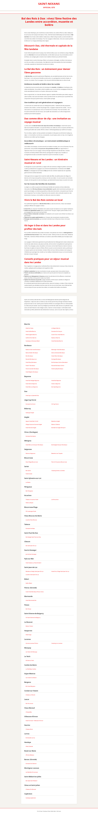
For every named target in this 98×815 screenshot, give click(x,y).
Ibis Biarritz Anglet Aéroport (58, 427)
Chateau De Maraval (31, 789)
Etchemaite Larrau (30, 738)
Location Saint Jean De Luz (32, 574)
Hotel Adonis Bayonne (31, 383)
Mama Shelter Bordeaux (32, 352)
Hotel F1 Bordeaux (30, 365)
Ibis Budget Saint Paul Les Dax (33, 537)
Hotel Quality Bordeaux (57, 368)
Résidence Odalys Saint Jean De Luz (34, 571)
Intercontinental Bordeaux (58, 352)
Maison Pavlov (29, 626)
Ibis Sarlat (28, 470)
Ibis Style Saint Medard (31, 780)
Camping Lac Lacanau (56, 643)
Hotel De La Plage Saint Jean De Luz (60, 571)
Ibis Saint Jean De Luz (31, 545)
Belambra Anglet (55, 421)
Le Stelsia (28, 482)
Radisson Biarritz (55, 338)
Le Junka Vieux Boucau (31, 520)
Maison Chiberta (55, 424)
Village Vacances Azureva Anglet (34, 424)
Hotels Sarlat (29, 473)
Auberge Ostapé (30, 412)
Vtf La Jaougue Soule (31, 511)
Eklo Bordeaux (29, 356)
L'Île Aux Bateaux (30, 755)
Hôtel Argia (28, 634)
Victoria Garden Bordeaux (32, 368)
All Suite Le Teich (30, 660)
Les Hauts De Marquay (31, 652)
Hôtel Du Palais (29, 328)
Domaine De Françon (56, 331)
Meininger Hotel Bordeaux (58, 349)
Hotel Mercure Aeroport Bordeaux (34, 445)
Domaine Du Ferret (30, 404)
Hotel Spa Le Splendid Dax (32, 395)
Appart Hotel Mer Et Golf (32, 421)
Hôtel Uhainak (29, 746)
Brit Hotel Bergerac (30, 686)
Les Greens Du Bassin (31, 677)
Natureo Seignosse (30, 453)
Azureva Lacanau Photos (32, 643)
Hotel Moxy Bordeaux (31, 362)
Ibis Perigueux (29, 491)
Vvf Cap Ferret (55, 404)
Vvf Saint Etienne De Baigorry (33, 617)
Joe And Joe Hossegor (31, 554)
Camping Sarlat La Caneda (58, 470)
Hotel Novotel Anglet (31, 427)
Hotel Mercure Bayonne (32, 387)
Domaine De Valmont (31, 763)
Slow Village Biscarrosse (32, 462)
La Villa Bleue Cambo (31, 669)
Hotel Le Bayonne (55, 383)
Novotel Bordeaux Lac (31, 359)
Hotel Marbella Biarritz (57, 341)
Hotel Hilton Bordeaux (57, 356)
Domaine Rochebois (31, 436)
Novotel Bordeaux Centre (57, 365)
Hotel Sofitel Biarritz (31, 331)
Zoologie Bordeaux (56, 359)
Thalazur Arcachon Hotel (32, 499)
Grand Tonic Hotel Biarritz (57, 334)
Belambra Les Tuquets (57, 453)
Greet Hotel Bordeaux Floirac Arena (35, 591)
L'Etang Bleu (29, 712)
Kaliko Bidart (29, 583)
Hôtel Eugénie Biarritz (31, 334)
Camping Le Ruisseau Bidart (33, 341)
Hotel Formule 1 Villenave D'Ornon (34, 720)
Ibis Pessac (28, 609)
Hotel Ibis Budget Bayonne (32, 380)
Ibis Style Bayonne (56, 387)
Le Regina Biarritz (55, 328)
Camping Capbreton (31, 798)
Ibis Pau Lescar (29, 703)
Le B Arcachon (55, 499)
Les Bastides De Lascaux (32, 772)
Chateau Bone (29, 729)
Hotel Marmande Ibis (31, 600)
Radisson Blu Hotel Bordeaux (33, 349)
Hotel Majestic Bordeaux (32, 372)
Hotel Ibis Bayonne (56, 380)
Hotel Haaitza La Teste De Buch (33, 563)
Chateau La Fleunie (30, 695)
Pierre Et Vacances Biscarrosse (59, 462)
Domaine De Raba (30, 528)
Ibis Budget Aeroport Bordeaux (59, 445)
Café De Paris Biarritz (31, 338)
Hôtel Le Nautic (29, 502)
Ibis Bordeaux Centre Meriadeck (59, 362)
